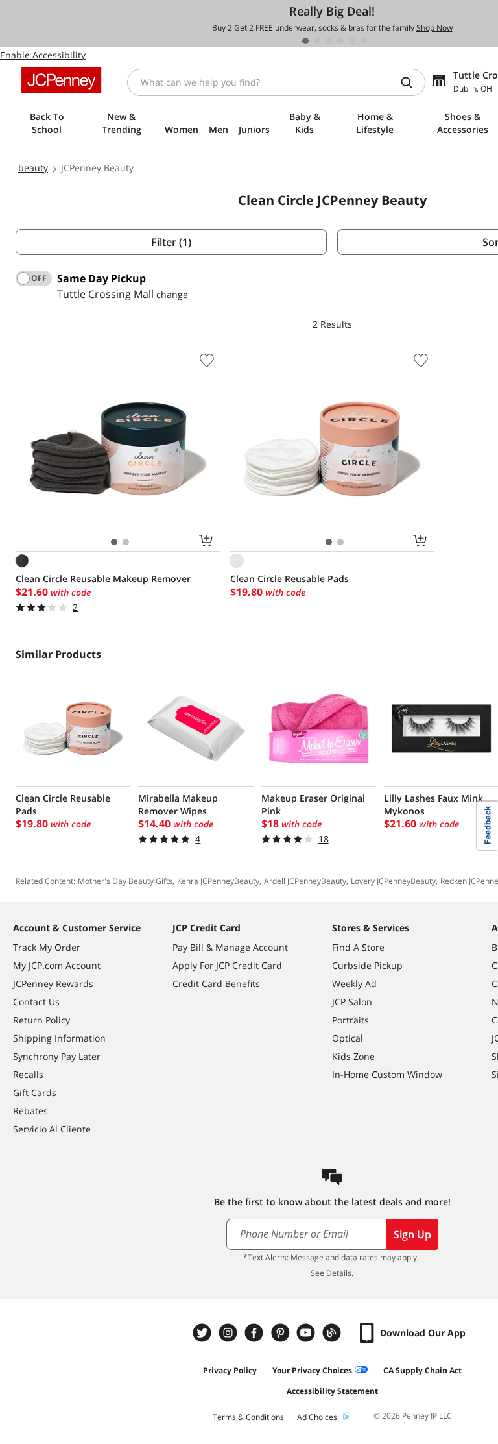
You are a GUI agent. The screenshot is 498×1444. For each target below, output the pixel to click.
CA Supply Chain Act (422, 1370)
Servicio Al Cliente (52, 1129)
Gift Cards (34, 1092)
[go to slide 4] (340, 41)
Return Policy (41, 1020)
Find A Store (358, 947)
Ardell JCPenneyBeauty (305, 881)
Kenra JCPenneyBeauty (218, 881)
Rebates (30, 1111)
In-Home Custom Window (387, 1074)
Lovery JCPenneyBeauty (393, 881)
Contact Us (36, 1002)
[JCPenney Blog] (333, 1332)
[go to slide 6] (364, 41)
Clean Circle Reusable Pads (289, 578)
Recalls (28, 1074)
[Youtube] (307, 1332)
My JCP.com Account (57, 965)
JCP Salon (352, 1002)
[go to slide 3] (329, 41)
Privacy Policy (230, 1370)
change (172, 294)
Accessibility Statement (332, 1391)
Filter (171, 242)
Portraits (350, 1020)
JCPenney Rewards (53, 983)
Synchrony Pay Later (57, 1056)
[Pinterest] (281, 1332)
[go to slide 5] (352, 41)
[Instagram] (230, 1332)
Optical (347, 1038)
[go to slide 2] (317, 41)
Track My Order (46, 947)
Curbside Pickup (367, 965)
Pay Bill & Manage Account (230, 947)
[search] (412, 82)
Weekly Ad (354, 983)
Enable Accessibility (43, 55)
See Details (331, 1273)
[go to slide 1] (305, 41)
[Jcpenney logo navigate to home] (61, 80)
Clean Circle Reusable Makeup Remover (103, 578)
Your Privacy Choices (312, 1370)
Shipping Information (59, 1038)
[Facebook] (255, 1332)
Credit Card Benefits (216, 983)
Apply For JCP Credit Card (227, 965)
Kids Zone (353, 1056)
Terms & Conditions (248, 1417)
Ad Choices (317, 1417)
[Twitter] (204, 1332)
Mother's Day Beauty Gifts (125, 881)
